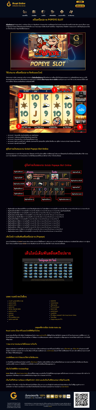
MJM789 (53, 301)
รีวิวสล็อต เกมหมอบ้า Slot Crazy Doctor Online (63, 315)
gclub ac (11, 313)
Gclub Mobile (54, 303)
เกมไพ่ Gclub (50, 350)
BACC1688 (54, 309)
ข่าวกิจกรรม (71, 15)
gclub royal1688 (13, 319)
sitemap (50, 406)
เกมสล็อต (34, 15)
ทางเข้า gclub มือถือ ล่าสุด (16, 301)
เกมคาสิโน (24, 15)
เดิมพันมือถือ (53, 15)
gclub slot (11, 307)
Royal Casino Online (22, 373)
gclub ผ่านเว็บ (13, 311)
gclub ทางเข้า (12, 305)
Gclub (7, 373)
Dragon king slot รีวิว (56, 319)
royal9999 (53, 313)
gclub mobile (12, 303)
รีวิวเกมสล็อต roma (14, 317)
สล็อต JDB (76, 348)
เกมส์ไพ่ (43, 15)
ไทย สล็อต (53, 317)
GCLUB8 (11, 315)
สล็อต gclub (54, 305)
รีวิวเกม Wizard (55, 307)
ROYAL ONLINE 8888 (15, 309)
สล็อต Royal (34, 362)
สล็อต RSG (67, 348)
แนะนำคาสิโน (61, 15)
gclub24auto (54, 311)
